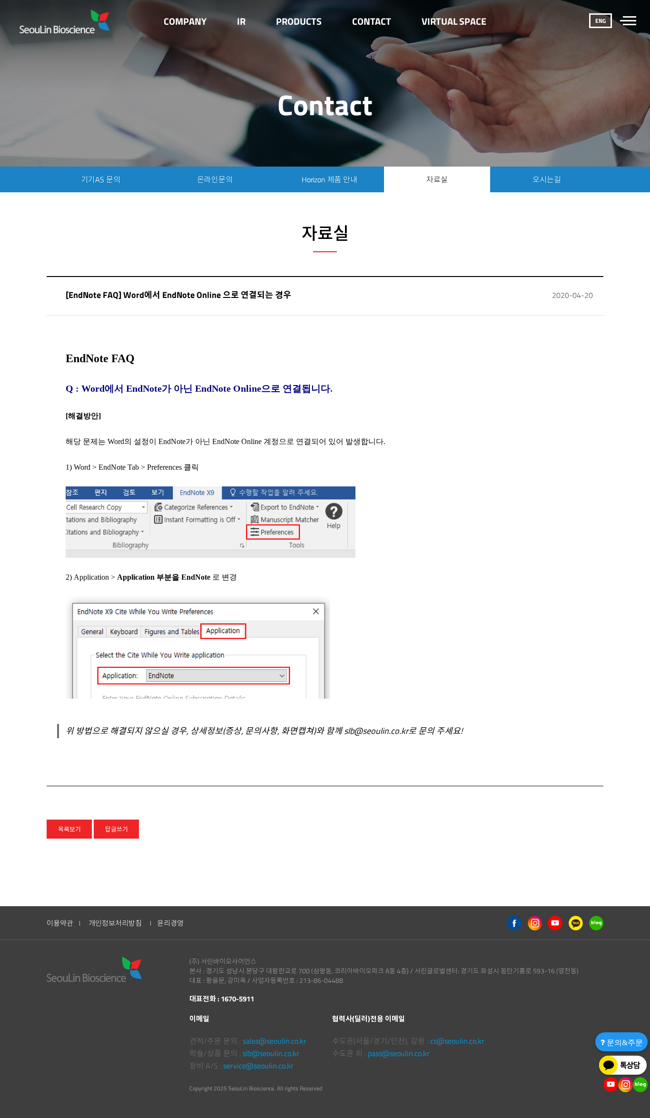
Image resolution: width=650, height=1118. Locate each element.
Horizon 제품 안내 (329, 179)
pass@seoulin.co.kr (399, 1053)
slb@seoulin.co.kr (271, 1053)
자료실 (437, 179)
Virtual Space (454, 21)
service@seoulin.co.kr (258, 1065)
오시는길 (546, 179)
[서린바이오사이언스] (64, 21)
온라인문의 (214, 179)
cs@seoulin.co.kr (457, 1041)
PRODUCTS (299, 21)
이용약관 (60, 923)
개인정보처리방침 (115, 923)
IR (241, 21)
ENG (600, 20)
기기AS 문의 (100, 179)
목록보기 (69, 829)
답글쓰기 (116, 829)
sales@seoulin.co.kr (274, 1041)
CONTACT (371, 21)
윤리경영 (170, 923)
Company (185, 21)
